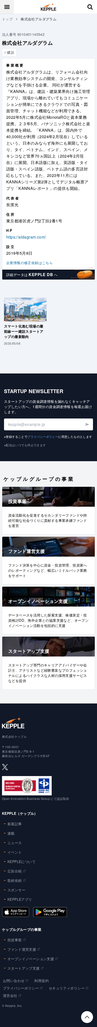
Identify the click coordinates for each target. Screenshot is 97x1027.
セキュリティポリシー (67, 988)
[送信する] (87, 424)
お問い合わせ (13, 980)
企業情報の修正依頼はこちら (29, 262)
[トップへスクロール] (87, 1017)
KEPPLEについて (21, 861)
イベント (14, 852)
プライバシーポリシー (42, 436)
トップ (7, 18)
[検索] (90, 7)
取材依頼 (14, 880)
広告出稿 (14, 870)
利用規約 (41, 980)
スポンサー (16, 889)
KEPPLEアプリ (19, 899)
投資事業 (14, 939)
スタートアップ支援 (23, 968)
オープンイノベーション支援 (30, 958)
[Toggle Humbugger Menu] (7, 7)
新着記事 (14, 823)
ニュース (14, 842)
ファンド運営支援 (21, 949)
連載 (11, 833)
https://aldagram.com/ (26, 237)
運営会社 (10, 995)
